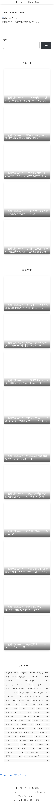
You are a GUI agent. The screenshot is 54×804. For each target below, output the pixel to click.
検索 (5, 40)
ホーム (14, 792)
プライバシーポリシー (27, 796)
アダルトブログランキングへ (13, 775)
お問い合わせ (40, 792)
